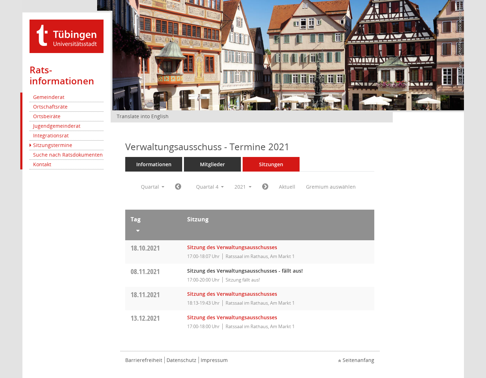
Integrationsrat (51, 135)
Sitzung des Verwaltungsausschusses (232, 247)
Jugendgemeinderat (56, 125)
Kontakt (42, 164)
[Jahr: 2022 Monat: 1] (265, 186)
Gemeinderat (48, 97)
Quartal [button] (150, 186)
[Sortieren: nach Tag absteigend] (153, 229)
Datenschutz (181, 360)
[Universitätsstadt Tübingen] (67, 35)
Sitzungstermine (52, 145)
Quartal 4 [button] (208, 186)
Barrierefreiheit (143, 360)
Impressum (214, 360)
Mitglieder (212, 164)
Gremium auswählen (331, 186)
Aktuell (287, 186)
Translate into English (143, 116)
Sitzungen (271, 164)
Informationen (153, 164)
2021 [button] (240, 186)
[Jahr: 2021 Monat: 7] (178, 186)
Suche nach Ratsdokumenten (68, 154)
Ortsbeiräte (46, 116)
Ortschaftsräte (50, 106)
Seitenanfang (358, 360)
